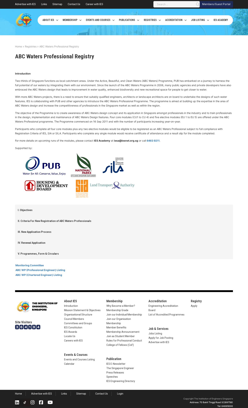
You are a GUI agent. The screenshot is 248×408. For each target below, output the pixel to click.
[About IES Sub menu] (57, 20)
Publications (127, 20)
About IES (48, 20)
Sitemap (57, 4)
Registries (150, 20)
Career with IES (94, 4)
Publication (113, 359)
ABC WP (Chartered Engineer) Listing (38, 274)
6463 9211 (153, 140)
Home (18, 46)
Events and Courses (98, 20)
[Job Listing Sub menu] (208, 20)
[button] (124, 210)
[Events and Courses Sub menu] (113, 20)
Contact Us (74, 4)
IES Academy (221, 20)
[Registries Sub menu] (159, 20)
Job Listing (198, 20)
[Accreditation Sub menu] (185, 20)
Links (44, 4)
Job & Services (158, 329)
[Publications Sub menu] (138, 20)
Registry (196, 301)
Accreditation (173, 20)
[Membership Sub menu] (80, 20)
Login (120, 393)
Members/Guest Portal (216, 4)
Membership (70, 20)
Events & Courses (76, 355)
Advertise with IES (25, 4)
